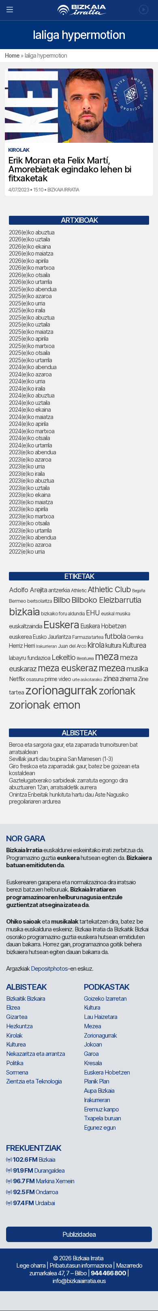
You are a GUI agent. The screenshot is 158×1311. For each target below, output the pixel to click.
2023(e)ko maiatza (31, 502)
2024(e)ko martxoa (31, 431)
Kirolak (14, 1035)
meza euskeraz (67, 667)
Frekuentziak (33, 1148)
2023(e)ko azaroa (30, 459)
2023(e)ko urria (27, 466)
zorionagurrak (61, 690)
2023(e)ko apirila (28, 508)
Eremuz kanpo (101, 1109)
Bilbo (61, 600)
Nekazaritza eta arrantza (35, 1053)
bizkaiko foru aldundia (63, 613)
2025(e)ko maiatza (31, 331)
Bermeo (17, 601)
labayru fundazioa (29, 657)
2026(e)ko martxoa (31, 267)
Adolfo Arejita (28, 590)
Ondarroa (35, 1192)
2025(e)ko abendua (32, 289)
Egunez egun (99, 1127)
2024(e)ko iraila (27, 388)
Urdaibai (34, 1203)
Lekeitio (63, 657)
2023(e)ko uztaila (29, 487)
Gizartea (16, 1017)
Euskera (61, 624)
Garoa (91, 1053)
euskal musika (115, 613)
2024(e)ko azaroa (30, 374)
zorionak (116, 691)
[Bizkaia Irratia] (79, 10)
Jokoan (93, 1044)
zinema (128, 679)
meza (107, 656)
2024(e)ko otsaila (29, 437)
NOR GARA (25, 838)
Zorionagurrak (100, 1035)
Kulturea (134, 645)
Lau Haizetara (100, 1017)
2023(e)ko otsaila (29, 523)
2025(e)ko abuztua (31, 317)
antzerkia (59, 590)
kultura (113, 645)
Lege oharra (30, 1265)
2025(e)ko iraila (27, 310)
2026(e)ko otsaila (29, 274)
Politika (14, 1063)
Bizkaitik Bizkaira (25, 998)
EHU (93, 612)
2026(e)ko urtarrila (30, 281)
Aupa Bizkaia (99, 1090)
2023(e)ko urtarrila (30, 530)
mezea (111, 668)
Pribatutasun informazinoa (80, 1265)
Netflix (17, 679)
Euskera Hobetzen (103, 626)
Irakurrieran (46, 646)
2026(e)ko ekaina (30, 246)
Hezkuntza (19, 1026)
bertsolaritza (39, 601)
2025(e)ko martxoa (31, 345)
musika (137, 668)
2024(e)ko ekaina (30, 409)
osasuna (34, 679)
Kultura (92, 1007)
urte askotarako (87, 679)
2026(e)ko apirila (28, 260)
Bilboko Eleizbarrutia (106, 600)
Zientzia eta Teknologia (34, 1081)
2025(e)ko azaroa (30, 295)
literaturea (85, 658)
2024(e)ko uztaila (29, 402)
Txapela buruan (102, 1118)
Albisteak (26, 987)
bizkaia (24, 611)
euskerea (20, 636)
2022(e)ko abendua (32, 537)
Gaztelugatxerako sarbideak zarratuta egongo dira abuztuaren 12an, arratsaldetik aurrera (68, 784)
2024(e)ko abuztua (31, 395)
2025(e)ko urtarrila (30, 360)
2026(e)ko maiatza (31, 253)
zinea (110, 678)
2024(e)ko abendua (32, 366)
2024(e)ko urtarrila (30, 445)
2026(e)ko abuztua (31, 232)
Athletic (78, 590)
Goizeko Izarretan (105, 998)
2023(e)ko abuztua (31, 480)
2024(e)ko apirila (28, 423)
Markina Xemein (43, 1181)
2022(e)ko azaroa (30, 544)
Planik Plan (96, 1081)
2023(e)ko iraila (27, 473)
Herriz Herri (22, 645)
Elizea (13, 1007)
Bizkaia (34, 1159)
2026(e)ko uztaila (29, 239)
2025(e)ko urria (27, 303)
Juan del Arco (72, 646)
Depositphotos (49, 968)
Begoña (138, 590)
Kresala (93, 1063)
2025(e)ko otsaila (29, 352)
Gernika (135, 637)
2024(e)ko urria (27, 381)
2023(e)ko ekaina (29, 494)
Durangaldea (38, 1170)
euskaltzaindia (25, 626)
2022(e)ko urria (27, 551)
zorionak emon (44, 704)
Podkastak (106, 987)
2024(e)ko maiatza (31, 416)
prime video (58, 679)
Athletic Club (109, 589)
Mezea (92, 1026)
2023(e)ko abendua (32, 452)
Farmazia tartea (87, 637)
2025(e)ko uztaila (29, 324)
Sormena (17, 1072)
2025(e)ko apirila (28, 338)
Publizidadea (79, 1234)
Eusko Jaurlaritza (52, 637)
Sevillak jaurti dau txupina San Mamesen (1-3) (61, 758)
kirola (96, 645)
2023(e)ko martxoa (31, 516)
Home (12, 55)
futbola (115, 636)
